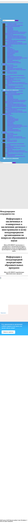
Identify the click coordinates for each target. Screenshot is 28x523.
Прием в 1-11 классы (12, 71)
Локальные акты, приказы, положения (16, 69)
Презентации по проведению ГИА (15, 85)
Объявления (10, 67)
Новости (5, 63)
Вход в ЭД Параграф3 (12, 66)
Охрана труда (10, 55)
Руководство (10, 29)
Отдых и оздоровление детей (14, 59)
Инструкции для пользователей (14, 68)
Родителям (9, 48)
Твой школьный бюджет (13, 61)
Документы (10, 27)
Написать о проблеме (8, 332)
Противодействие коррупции (14, 62)
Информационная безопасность (14, 56)
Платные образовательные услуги (15, 35)
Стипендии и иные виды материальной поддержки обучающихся (15, 41)
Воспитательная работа (12, 52)
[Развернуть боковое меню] (0, 277)
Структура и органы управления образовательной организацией (14, 26)
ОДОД (8, 47)
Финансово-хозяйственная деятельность (16, 36)
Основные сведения (11, 23)
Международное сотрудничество (14, 42)
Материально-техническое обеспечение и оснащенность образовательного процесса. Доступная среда (15, 33)
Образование (10, 28)
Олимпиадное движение (12, 50)
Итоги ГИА (10, 81)
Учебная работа (11, 49)
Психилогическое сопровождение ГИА (16, 88)
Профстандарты (11, 53)
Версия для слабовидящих (12, 90)
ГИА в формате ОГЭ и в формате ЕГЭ (16, 82)
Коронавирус (10, 54)
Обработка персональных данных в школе (17, 57)
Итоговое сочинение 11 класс (14, 80)
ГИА (4, 74)
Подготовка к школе (12, 73)
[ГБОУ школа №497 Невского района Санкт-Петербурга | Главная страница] (14, 15)
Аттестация (10, 60)
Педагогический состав (12, 31)
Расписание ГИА (11, 87)
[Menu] (0, 18)
